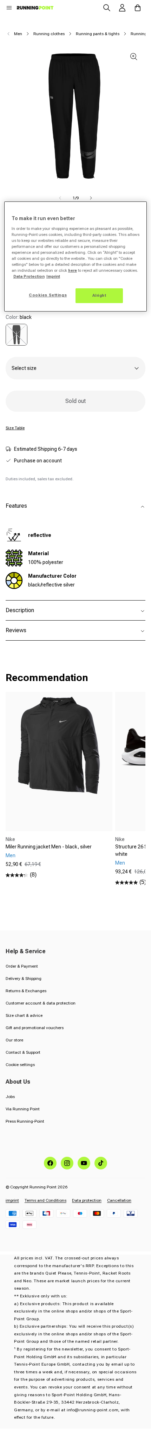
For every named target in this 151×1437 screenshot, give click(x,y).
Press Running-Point (25, 1121)
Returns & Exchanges (26, 990)
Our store (14, 1040)
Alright (99, 295)
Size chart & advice (24, 1015)
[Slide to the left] (60, 198)
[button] (9, 7)
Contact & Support (23, 1052)
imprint (12, 1200)
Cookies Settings (48, 295)
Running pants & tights (97, 33)
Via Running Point (23, 1108)
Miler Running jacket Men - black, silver (49, 846)
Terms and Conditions (45, 1200)
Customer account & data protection (41, 1003)
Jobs (10, 1096)
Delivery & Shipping (23, 978)
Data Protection (29, 276)
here (72, 270)
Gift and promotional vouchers (35, 1027)
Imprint (53, 276)
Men (18, 33)
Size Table (15, 427)
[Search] (106, 7)
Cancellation (119, 1200)
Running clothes (49, 33)
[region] (75, 256)
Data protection (86, 1200)
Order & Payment (22, 966)
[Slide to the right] (91, 198)
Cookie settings (20, 1064)
